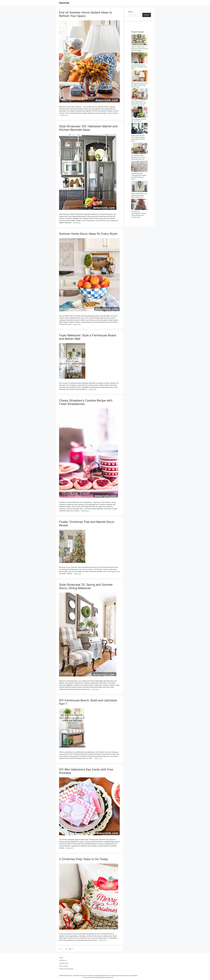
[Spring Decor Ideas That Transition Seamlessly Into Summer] (139, 75)
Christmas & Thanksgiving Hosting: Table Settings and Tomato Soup (138, 214)
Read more (64, 115)
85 (66, 949)
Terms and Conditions (66, 968)
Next (70, 949)
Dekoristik (64, 3)
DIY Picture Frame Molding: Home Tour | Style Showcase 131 (138, 157)
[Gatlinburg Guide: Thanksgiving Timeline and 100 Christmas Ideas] (139, 166)
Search (130, 11)
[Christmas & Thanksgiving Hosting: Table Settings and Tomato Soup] (139, 204)
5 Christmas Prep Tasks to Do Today (83, 859)
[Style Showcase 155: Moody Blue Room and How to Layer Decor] (139, 94)
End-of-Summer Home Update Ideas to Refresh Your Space (85, 14)
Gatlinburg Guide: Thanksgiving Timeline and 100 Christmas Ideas (138, 176)
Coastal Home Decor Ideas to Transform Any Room (139, 67)
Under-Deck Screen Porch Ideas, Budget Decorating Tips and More (138, 138)
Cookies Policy (64, 963)
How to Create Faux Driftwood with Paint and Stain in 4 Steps (139, 48)
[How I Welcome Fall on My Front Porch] (139, 112)
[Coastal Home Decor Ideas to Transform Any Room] (139, 57)
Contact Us (62, 960)
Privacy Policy (63, 966)
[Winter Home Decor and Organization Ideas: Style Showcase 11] (139, 186)
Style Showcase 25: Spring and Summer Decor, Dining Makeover (86, 586)
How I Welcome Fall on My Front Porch (138, 120)
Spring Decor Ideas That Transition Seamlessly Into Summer (139, 85)
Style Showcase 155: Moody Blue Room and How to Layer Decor (138, 103)
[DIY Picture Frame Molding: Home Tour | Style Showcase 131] (139, 148)
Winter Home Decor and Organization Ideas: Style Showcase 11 (139, 195)
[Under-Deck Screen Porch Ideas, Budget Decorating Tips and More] (139, 128)
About (61, 957)
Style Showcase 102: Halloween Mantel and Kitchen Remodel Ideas (88, 128)
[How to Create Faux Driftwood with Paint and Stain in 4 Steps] (139, 39)
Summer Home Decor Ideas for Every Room (88, 233)
